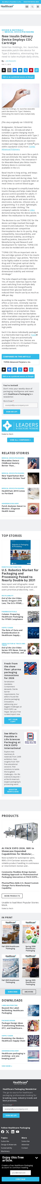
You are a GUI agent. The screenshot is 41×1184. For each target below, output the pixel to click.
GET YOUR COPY (12, 720)
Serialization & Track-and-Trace (14, 644)
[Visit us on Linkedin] (12, 1131)
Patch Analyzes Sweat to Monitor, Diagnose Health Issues (14, 508)
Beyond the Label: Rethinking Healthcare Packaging (13, 1010)
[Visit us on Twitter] (7, 1131)
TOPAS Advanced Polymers (18, 148)
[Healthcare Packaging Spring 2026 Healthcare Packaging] (30, 932)
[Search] (32, 6)
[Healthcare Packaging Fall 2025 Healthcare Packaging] (10, 966)
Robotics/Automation (11, 567)
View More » (7, 1066)
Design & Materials (12, 30)
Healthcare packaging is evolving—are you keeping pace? (13, 1056)
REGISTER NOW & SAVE (13, 790)
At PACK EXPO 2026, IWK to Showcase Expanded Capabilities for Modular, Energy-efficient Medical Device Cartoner (18, 851)
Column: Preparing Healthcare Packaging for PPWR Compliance (12, 616)
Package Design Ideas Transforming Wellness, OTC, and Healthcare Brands (13, 1025)
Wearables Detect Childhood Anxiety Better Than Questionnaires (10, 463)
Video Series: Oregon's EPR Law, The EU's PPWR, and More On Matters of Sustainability (13, 601)
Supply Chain (7, 628)
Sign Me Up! (11, 412)
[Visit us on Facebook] (2, 1131)
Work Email (8, 401)
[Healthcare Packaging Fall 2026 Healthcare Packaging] (10, 932)
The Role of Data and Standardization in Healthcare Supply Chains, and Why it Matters (12, 633)
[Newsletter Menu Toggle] (27, 6)
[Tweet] (26, 70)
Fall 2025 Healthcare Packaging (10, 981)
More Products (12, 896)
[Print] (4, 70)
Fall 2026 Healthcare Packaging (10, 947)
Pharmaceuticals (9, 612)
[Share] (15, 70)
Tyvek (33, 335)
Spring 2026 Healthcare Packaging (31, 948)
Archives (29, 992)
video (32, 210)
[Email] (9, 70)
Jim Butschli (11, 61)
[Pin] (31, 70)
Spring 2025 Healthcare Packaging (31, 982)
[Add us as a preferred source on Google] (36, 70)
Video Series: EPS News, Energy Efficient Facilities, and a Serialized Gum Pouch (14, 650)
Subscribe (12, 992)
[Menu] (38, 6)
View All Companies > (20, 440)
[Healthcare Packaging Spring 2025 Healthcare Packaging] (30, 966)
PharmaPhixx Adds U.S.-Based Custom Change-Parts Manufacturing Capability (20, 885)
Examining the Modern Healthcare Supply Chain (13, 1039)
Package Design (8, 1020)
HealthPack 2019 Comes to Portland (13, 492)
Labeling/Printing (10, 1005)
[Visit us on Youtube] (17, 1131)
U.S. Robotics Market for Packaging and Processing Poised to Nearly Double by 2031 (20, 575)
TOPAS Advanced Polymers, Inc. (17, 362)
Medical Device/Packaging (19, 32)
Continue (20, 1179)
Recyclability (7, 596)
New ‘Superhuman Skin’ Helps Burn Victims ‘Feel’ (13, 477)
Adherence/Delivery (10, 503)
